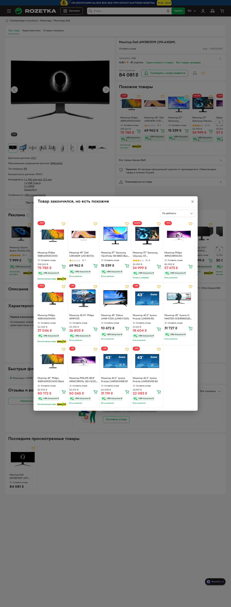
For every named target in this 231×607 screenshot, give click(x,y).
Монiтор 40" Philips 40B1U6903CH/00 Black (51, 380)
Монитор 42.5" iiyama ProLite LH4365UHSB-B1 (114, 380)
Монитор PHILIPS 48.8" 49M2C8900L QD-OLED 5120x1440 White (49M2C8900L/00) (82, 380)
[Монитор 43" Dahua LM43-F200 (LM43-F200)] (115, 298)
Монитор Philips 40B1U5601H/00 (46, 317)
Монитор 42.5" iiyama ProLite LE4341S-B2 (145, 317)
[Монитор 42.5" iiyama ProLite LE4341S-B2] (147, 298)
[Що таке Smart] (61, 279)
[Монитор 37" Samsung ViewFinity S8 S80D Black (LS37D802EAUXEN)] (115, 235)
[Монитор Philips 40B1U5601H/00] (52, 298)
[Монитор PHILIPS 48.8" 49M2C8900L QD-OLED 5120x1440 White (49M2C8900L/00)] (83, 361)
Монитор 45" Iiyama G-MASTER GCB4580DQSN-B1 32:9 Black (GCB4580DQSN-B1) (178, 317)
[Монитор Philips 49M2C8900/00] (178, 235)
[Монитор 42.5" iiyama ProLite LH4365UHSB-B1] (115, 361)
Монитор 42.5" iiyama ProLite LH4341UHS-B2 (145, 380)
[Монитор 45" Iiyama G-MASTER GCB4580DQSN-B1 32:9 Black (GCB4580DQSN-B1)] (178, 298)
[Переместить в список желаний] (63, 224)
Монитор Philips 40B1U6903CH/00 (48, 254)
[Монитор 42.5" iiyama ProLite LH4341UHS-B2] (147, 361)
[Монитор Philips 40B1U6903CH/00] (52, 235)
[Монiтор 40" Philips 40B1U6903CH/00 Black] (52, 361)
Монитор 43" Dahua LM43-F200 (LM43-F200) (115, 317)
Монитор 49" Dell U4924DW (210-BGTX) (81, 254)
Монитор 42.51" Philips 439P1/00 (81, 317)
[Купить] (63, 266)
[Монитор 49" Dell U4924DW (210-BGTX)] (83, 235)
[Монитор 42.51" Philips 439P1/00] (83, 298)
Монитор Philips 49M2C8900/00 (173, 254)
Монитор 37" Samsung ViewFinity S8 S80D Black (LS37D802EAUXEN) (115, 255)
